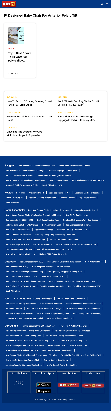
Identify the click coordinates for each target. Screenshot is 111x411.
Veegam (72, 400)
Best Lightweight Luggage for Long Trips (65, 272)
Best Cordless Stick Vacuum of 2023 (50, 277)
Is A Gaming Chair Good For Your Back (22, 350)
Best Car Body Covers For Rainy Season (64, 262)
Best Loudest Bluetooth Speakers (20, 176)
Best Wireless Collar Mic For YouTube (88, 180)
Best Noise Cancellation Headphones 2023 (37, 166)
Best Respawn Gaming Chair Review (21, 304)
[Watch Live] (68, 384)
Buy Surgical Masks (87, 198)
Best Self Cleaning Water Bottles (42, 198)
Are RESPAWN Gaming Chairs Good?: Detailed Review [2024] (79, 103)
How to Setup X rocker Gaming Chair (62, 365)
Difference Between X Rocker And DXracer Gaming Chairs (30, 341)
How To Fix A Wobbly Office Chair (73, 326)
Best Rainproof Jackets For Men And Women (51, 267)
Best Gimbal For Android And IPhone (74, 166)
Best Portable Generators (51, 304)
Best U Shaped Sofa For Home (18, 235)
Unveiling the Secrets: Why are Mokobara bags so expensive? (24, 133)
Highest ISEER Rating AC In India (53, 254)
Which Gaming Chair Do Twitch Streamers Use (67, 346)
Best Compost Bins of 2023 (31, 262)
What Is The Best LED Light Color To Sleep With (81, 355)
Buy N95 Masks (12, 203)
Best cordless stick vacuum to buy (21, 286)
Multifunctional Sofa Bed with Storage (22, 225)
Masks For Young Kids (15, 198)
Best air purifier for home (77, 215)
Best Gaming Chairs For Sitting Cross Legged (33, 299)
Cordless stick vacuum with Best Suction (80, 220)
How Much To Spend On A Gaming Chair (23, 360)
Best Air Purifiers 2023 (51, 225)
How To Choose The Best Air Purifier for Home (76, 245)
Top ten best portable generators (71, 299)
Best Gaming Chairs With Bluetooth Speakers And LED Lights (31, 355)
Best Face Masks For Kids (60, 193)
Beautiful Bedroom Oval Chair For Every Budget (25, 240)
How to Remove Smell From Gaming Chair (23, 336)
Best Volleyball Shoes (94, 262)
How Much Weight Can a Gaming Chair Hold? (29, 118)
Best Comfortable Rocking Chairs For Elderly (24, 272)
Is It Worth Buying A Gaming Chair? (73, 341)
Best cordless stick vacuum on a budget (44, 309)
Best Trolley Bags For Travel (17, 245)
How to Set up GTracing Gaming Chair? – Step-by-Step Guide (29, 103)
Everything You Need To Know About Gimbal (24, 318)
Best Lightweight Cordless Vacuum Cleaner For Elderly (72, 282)
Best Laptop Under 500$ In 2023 (19, 220)
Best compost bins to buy (17, 267)
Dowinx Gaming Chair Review (56, 360)
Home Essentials (14, 112)
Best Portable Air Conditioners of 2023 (84, 286)
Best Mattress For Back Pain (52, 286)
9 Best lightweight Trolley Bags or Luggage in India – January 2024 (77, 118)
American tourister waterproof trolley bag (24, 365)
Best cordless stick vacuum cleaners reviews (25, 282)
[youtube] (23, 383)
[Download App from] (43, 384)
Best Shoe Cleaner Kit (42, 245)
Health (11, 49)
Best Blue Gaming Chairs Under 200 (43, 210)
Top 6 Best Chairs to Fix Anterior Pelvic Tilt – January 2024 (19, 56)
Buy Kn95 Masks (68, 198)
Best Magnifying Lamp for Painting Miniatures (55, 235)
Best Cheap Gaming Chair (48, 220)
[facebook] (15, 383)
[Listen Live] (93, 384)
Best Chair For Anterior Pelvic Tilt (30, 193)
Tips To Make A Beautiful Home (19, 249)
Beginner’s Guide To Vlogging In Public (22, 185)
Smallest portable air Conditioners (64, 240)
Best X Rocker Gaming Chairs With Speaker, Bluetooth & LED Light (33, 215)
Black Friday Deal (13, 291)
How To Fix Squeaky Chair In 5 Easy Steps (72, 331)
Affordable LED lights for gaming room (83, 309)
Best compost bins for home (78, 225)
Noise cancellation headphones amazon (83, 304)
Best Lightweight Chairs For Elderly (20, 254)
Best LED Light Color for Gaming (87, 314)
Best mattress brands (44, 230)
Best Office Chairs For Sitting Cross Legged (55, 249)
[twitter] (19, 383)
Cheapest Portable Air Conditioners (72, 230)
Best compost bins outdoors (18, 277)
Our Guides (12, 97)
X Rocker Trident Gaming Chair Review (79, 210)
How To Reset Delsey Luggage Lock (57, 350)
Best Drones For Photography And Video (55, 176)
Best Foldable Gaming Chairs (59, 318)
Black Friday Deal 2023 (52, 185)
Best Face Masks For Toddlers (87, 193)
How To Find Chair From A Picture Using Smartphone (28, 331)
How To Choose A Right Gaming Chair (53, 314)
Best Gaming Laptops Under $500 (63, 171)
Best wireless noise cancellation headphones (25, 180)
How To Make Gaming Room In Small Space (64, 336)
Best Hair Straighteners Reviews (19, 314)
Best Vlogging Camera (58, 180)
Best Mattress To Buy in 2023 (18, 230)
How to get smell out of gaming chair (38, 326)
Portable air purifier (14, 309)
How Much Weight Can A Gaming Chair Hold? (25, 346)
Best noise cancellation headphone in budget (25, 171)
